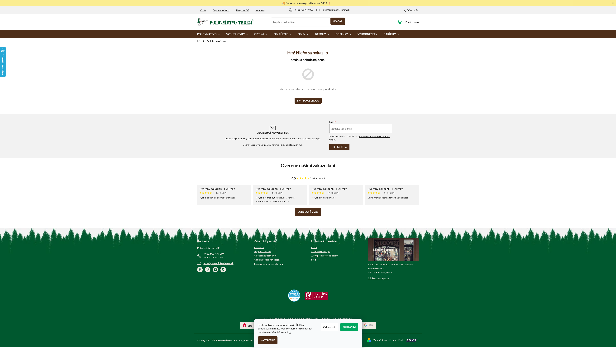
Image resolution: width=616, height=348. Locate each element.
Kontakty (260, 10)
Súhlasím (349, 327)
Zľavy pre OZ (242, 10)
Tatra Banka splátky (342, 318)
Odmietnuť (329, 327)
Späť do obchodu (308, 100)
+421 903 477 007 (214, 253)
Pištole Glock (312, 318)
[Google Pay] (368, 325)
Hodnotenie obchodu (308, 165)
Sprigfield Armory (295, 318)
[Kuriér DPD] (248, 325)
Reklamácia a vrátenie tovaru (268, 263)
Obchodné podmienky (265, 255)
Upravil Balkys (399, 340)
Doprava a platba (221, 10)
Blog (313, 259)
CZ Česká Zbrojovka (274, 318)
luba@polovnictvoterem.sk (219, 263)
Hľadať (337, 21)
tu (290, 332)
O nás (203, 10)
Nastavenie (268, 340)
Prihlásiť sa (339, 146)
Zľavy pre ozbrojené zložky (324, 255)
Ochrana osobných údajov (267, 259)
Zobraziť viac (308, 211)
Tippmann (325, 318)
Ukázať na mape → (378, 278)
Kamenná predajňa (320, 251)
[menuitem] (208, 34)
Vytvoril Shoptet (381, 340)
